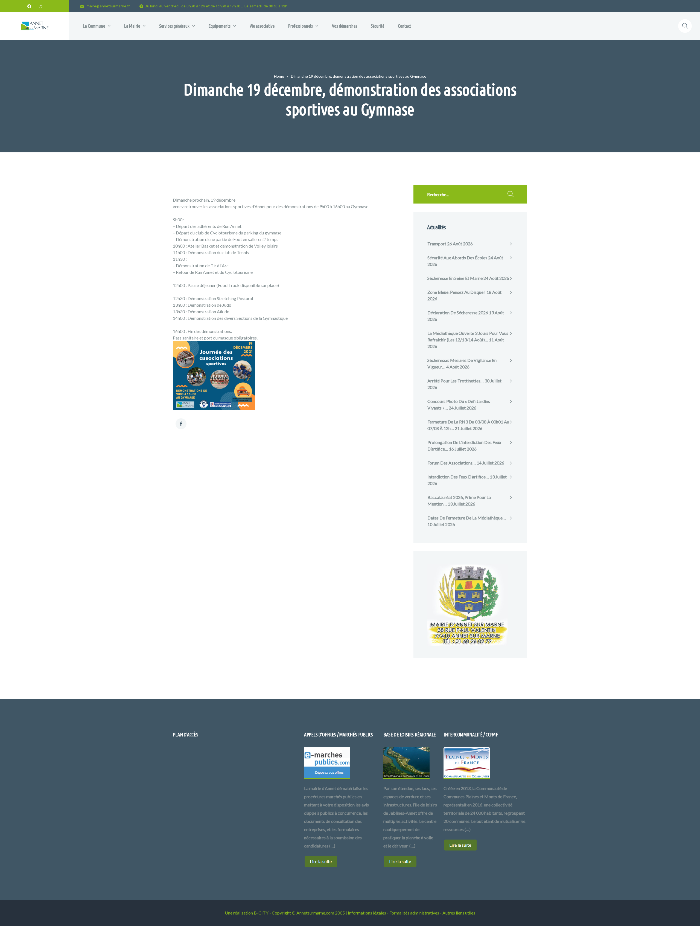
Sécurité (377, 25)
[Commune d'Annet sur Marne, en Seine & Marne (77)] (34, 26)
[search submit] (511, 194)
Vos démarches (344, 25)
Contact (404, 25)
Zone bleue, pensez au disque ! (456, 292)
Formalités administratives (414, 912)
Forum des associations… (451, 462)
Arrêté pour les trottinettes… (455, 380)
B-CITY (261, 912)
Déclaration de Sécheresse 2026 (457, 312)
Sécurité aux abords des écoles (457, 257)
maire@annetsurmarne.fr (108, 6)
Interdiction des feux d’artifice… (458, 476)
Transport (436, 243)
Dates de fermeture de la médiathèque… (466, 517)
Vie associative (262, 25)
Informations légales (367, 912)
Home (279, 76)
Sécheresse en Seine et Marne (455, 278)
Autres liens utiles (458, 912)
